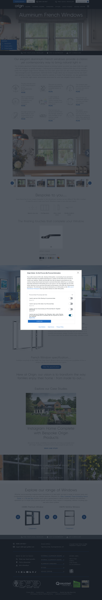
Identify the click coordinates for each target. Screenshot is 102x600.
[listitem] (51, 295)
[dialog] (51, 300)
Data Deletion (42, 327)
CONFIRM (39, 321)
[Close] (78, 273)
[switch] (71, 298)
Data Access (51, 327)
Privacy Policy (60, 327)
